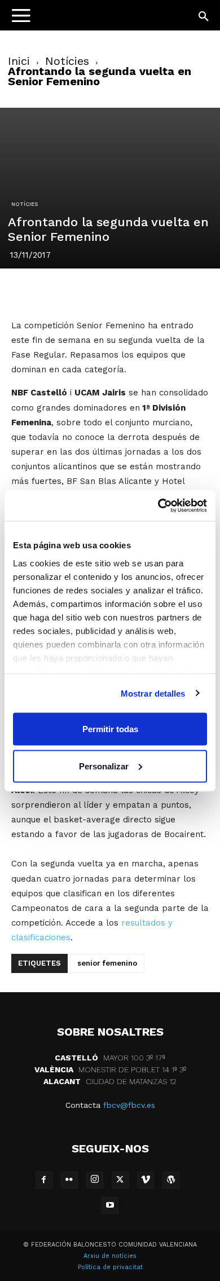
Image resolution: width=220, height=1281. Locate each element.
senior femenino (107, 963)
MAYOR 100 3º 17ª (110, 1057)
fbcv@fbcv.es (129, 1105)
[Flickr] (69, 1180)
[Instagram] (94, 1180)
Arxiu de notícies (110, 1256)
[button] (204, 17)
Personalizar (104, 766)
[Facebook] (45, 291)
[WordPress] (170, 1180)
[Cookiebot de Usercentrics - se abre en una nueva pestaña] (158, 505)
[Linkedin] (123, 291)
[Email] (175, 291)
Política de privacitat (110, 1267)
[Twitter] (71, 291)
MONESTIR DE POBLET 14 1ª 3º (110, 1069)
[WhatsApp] (149, 291)
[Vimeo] (145, 1180)
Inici (19, 61)
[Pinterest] (97, 291)
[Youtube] (110, 1205)
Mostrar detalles (153, 693)
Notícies (67, 61)
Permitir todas (110, 729)
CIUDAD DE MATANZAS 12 (110, 1081)
